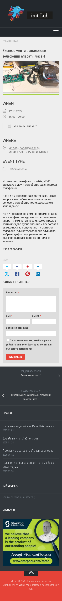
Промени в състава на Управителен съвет (29, 450)
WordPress (25, 584)
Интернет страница (17, 327)
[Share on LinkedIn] (38, 270)
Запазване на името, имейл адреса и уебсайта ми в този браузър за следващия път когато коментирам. (29, 344)
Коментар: (12, 292)
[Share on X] (7, 270)
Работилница (10, 40)
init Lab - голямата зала (24, 148)
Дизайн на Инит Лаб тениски (20, 438)
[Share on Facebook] (17, 270)
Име (9, 315)
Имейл (36, 315)
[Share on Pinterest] (27, 270)
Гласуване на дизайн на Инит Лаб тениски (28, 426)
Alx (30, 588)
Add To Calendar (24, 126)
